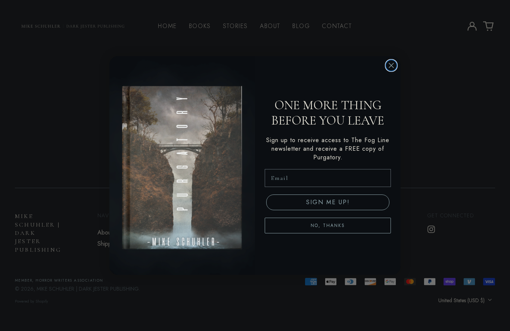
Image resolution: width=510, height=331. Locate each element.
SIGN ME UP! (328, 202)
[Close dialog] (391, 65)
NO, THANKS (328, 225)
